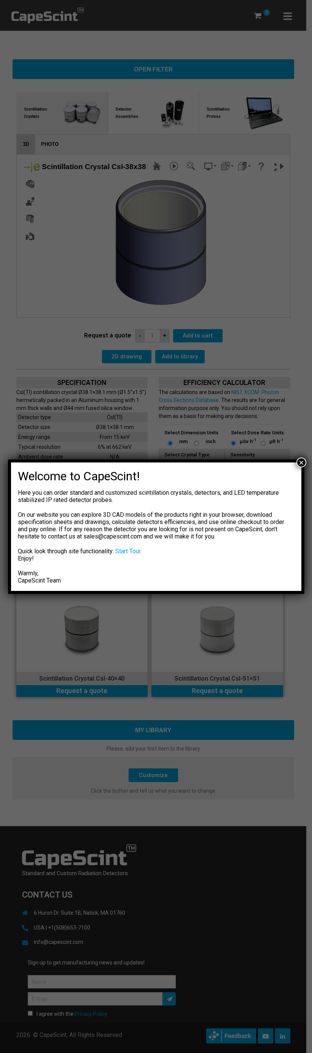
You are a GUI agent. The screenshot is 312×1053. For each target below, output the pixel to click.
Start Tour (127, 551)
